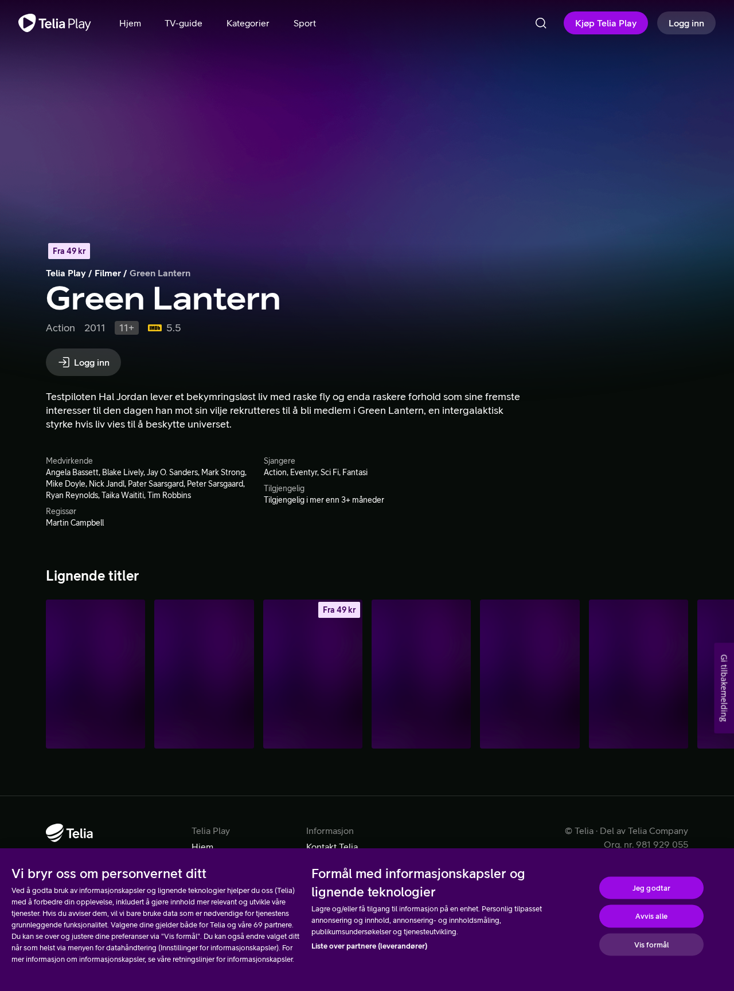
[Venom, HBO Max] (638, 674)
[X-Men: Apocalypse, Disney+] (95, 674)
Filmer (108, 273)
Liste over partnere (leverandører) (369, 946)
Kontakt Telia (332, 846)
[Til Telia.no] (69, 833)
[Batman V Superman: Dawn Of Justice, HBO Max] (529, 674)
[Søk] (541, 23)
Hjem (202, 846)
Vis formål (651, 944)
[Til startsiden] (54, 23)
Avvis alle (651, 916)
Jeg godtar (651, 887)
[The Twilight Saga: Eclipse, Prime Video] (421, 674)
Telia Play (66, 273)
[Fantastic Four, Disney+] (203, 674)
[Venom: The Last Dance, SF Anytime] (312, 674)
